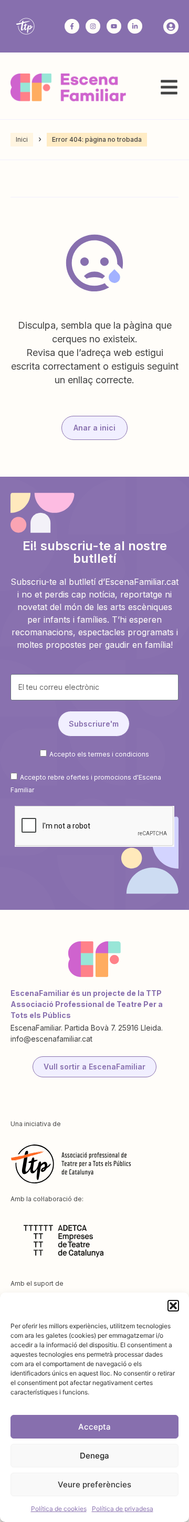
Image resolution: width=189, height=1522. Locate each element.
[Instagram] (93, 26)
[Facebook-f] (72, 26)
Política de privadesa (122, 1509)
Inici (22, 139)
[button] (173, 1305)
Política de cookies (59, 1509)
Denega (94, 1456)
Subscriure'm (94, 723)
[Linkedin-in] (135, 26)
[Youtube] (114, 26)
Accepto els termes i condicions (99, 754)
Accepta (94, 1427)
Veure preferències (94, 1484)
